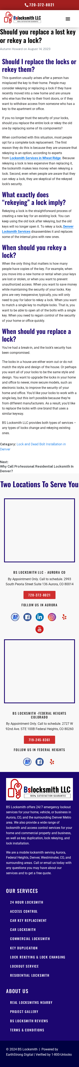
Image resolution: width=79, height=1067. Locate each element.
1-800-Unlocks (61, 1054)
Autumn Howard (11, 49)
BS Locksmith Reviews (29, 1020)
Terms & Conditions (27, 1030)
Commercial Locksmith (30, 938)
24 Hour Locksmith (26, 902)
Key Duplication (24, 947)
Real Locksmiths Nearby (31, 1002)
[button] (68, 18)
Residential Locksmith (29, 975)
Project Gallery (24, 1011)
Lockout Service (24, 966)
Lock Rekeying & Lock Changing (37, 957)
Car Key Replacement (28, 920)
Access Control (24, 911)
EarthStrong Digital (19, 1054)
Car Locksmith (23, 929)
